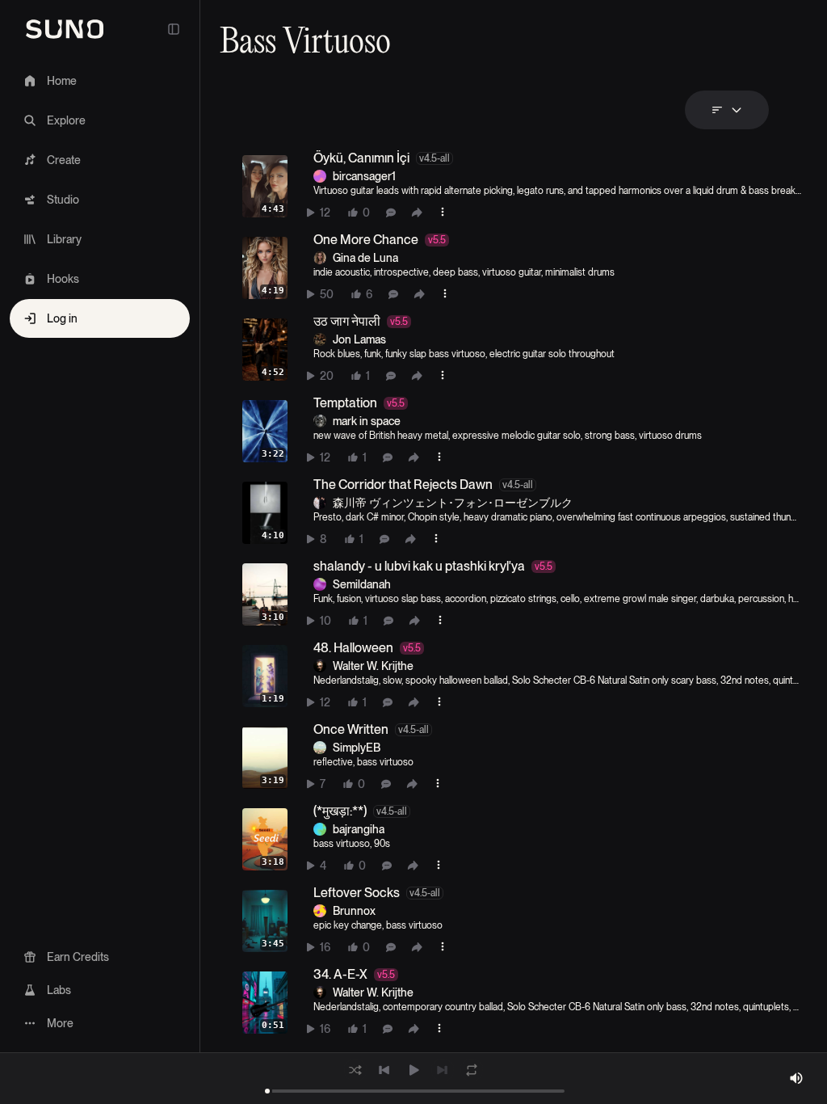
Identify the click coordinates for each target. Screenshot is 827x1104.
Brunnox (354, 910)
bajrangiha (358, 829)
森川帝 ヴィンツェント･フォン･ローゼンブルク (453, 502)
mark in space (367, 421)
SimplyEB (356, 747)
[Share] (416, 212)
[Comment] (391, 212)
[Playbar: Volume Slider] (796, 1078)
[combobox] (727, 110)
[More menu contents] (442, 211)
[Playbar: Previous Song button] (384, 1070)
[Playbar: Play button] (413, 1070)
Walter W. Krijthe (373, 665)
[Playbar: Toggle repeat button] (471, 1070)
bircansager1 (364, 176)
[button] (533, 186)
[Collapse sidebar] (173, 29)
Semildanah (362, 584)
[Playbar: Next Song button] (442, 1070)
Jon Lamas (359, 339)
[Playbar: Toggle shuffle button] (355, 1070)
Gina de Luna (365, 257)
